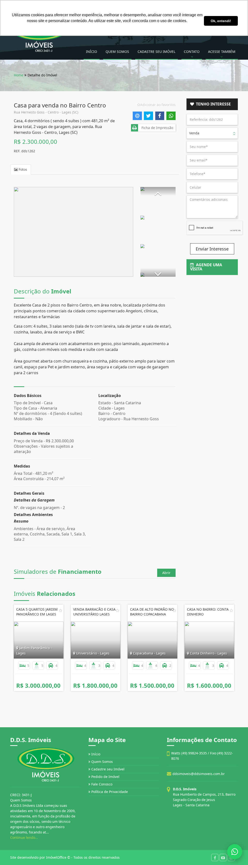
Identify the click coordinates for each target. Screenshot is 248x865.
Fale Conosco (101, 784)
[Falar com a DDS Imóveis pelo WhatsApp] (234, 851)
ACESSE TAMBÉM (221, 51)
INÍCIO (91, 51)
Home (18, 75)
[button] (157, 191)
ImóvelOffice (56, 857)
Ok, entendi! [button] (221, 21)
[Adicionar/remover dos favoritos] (60, 610)
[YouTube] (223, 857)
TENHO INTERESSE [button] (212, 104)
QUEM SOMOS (117, 51)
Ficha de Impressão (156, 127)
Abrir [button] (166, 572)
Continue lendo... (24, 837)
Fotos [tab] (22, 169)
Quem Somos (101, 761)
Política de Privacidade (109, 791)
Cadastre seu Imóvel (107, 769)
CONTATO (192, 51)
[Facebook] (214, 857)
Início (95, 754)
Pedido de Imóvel (104, 776)
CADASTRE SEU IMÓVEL (156, 51)
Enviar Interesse (212, 249)
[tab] (212, 104)
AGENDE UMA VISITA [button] (206, 267)
